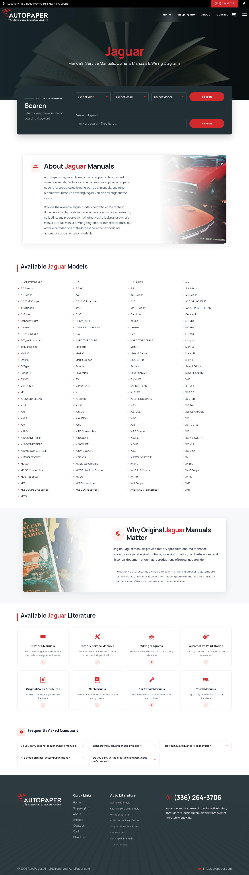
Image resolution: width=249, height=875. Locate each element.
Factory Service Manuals (124, 808)
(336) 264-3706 (224, 3)
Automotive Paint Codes (125, 820)
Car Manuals (117, 832)
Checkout (79, 837)
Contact (222, 14)
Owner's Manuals (120, 802)
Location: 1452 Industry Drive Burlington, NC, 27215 (37, 3)
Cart (76, 831)
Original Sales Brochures (124, 826)
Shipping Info (186, 14)
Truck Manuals (118, 844)
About (205, 14)
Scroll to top (8, 438)
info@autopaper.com (217, 869)
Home (167, 14)
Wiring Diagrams (120, 814)
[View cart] (233, 14)
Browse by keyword (87, 115)
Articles (78, 820)
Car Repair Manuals (121, 838)
